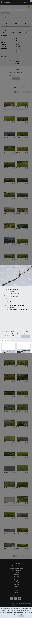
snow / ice (19, 305)
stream (26, 309)
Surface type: (7, 305)
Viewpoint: (7, 307)
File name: (8, 293)
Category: (8, 289)
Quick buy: (7, 335)
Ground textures (14, 289)
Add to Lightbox (26, 332)
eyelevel (12, 307)
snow (23, 309)
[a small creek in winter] (8, 349)
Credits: (8, 331)
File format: (7, 297)
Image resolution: (6, 295)
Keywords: (7, 309)
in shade (12, 302)
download (25, 336)
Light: (8, 301)
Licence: (8, 298)
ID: (9, 291)
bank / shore (13, 305)
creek (20, 309)
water (23, 305)
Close (21, 616)
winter (11, 304)
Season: (8, 303)
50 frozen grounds (14, 309)
